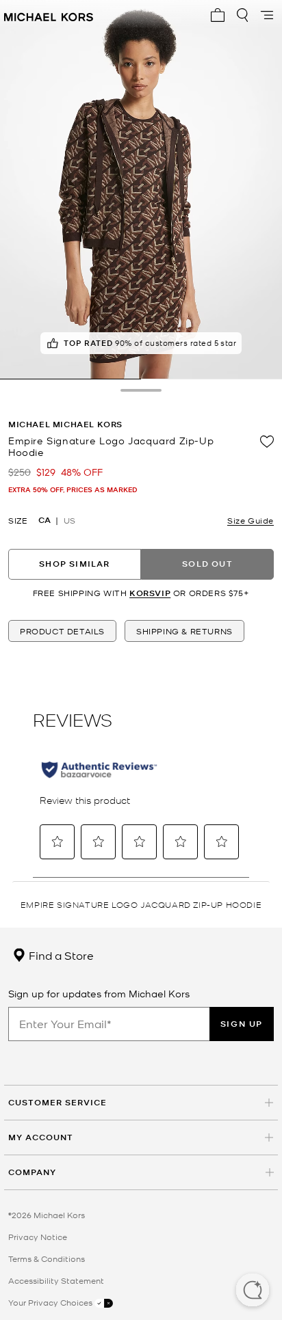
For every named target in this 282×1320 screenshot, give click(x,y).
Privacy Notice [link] (37, 1236)
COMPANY (32, 1172)
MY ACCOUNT (40, 1137)
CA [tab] (44, 520)
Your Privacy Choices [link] (51, 1302)
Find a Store (60, 954)
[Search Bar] (242, 15)
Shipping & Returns (184, 630)
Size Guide (250, 520)
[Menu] (267, 15)
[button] (252, 1291)
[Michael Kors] (48, 15)
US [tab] (69, 520)
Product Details (62, 630)
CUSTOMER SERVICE (57, 1102)
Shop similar (74, 563)
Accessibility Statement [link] (56, 1280)
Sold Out (207, 563)
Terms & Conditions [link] (46, 1258)
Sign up (241, 1023)
